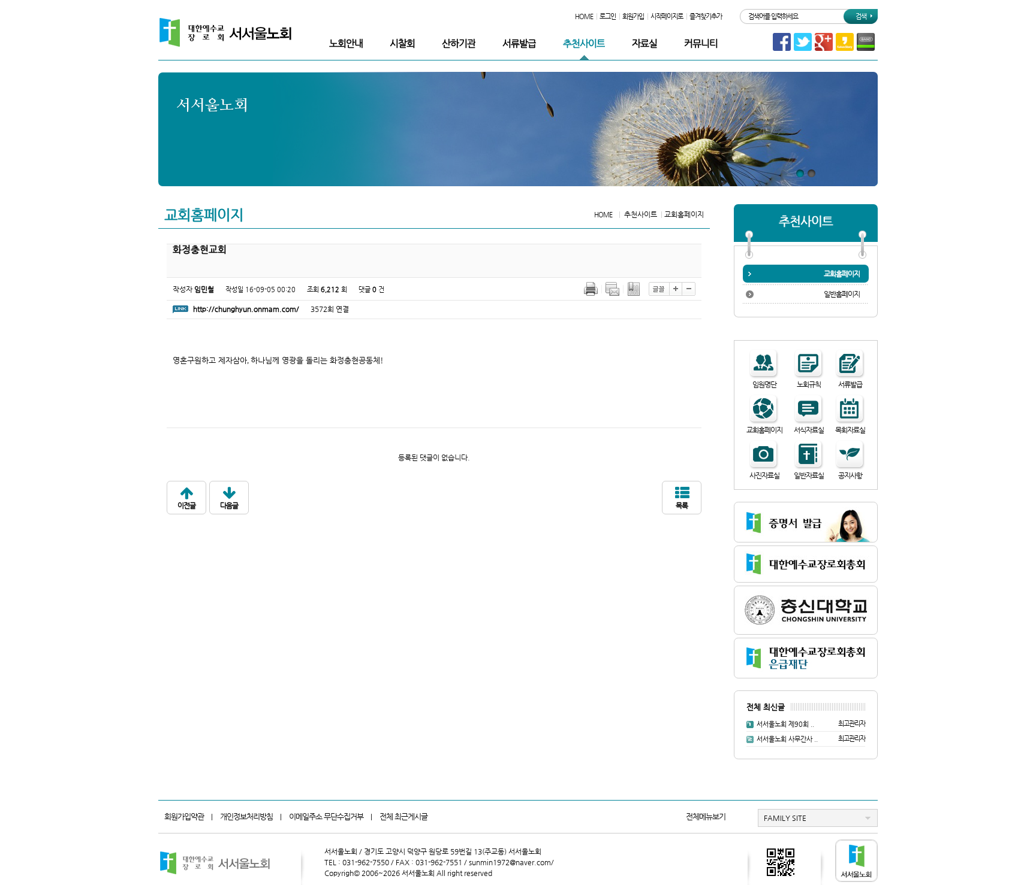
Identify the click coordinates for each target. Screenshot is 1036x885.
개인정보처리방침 (246, 816)
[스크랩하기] (634, 288)
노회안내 (346, 43)
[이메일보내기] (612, 288)
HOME (584, 16)
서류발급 (519, 43)
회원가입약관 (184, 816)
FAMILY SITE (785, 818)
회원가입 (633, 16)
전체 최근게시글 (403, 816)
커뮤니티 (701, 43)
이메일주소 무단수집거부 (326, 816)
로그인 (608, 16)
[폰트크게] (675, 288)
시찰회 (402, 43)
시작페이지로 (666, 16)
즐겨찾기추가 (705, 16)
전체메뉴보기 (705, 816)
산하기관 (458, 43)
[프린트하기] (591, 288)
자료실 (644, 43)
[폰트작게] (688, 288)
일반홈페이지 (842, 294)
